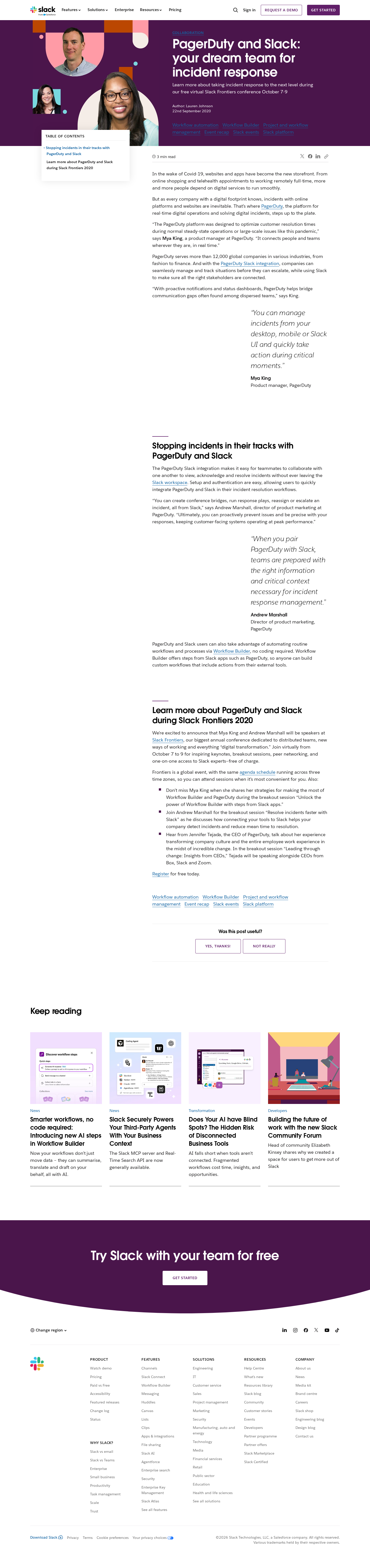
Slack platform (278, 132)
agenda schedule (257, 772)
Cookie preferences (113, 1537)
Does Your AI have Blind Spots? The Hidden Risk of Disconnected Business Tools (223, 1131)
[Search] (235, 11)
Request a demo (281, 10)
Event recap (216, 132)
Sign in (249, 10)
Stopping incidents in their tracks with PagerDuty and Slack (78, 150)
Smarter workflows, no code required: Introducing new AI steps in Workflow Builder (65, 1131)
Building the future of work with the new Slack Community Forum (302, 1127)
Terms (88, 1537)
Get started (323, 10)
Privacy (73, 1537)
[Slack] (43, 10)
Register (160, 874)
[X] (316, 1331)
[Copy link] (326, 156)
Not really (264, 946)
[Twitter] (302, 156)
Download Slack (43, 1537)
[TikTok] (337, 1331)
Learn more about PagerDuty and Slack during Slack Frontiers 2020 (80, 165)
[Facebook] (310, 156)
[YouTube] (327, 1331)
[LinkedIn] (318, 156)
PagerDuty (272, 206)
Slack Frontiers (167, 740)
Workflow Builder (241, 125)
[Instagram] (295, 1331)
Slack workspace (169, 482)
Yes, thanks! (218, 946)
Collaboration (188, 32)
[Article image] (66, 1068)
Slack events (246, 132)
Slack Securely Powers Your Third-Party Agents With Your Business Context (142, 1131)
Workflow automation (195, 125)
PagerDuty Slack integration (250, 263)
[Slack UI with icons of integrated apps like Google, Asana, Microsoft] (225, 1068)
